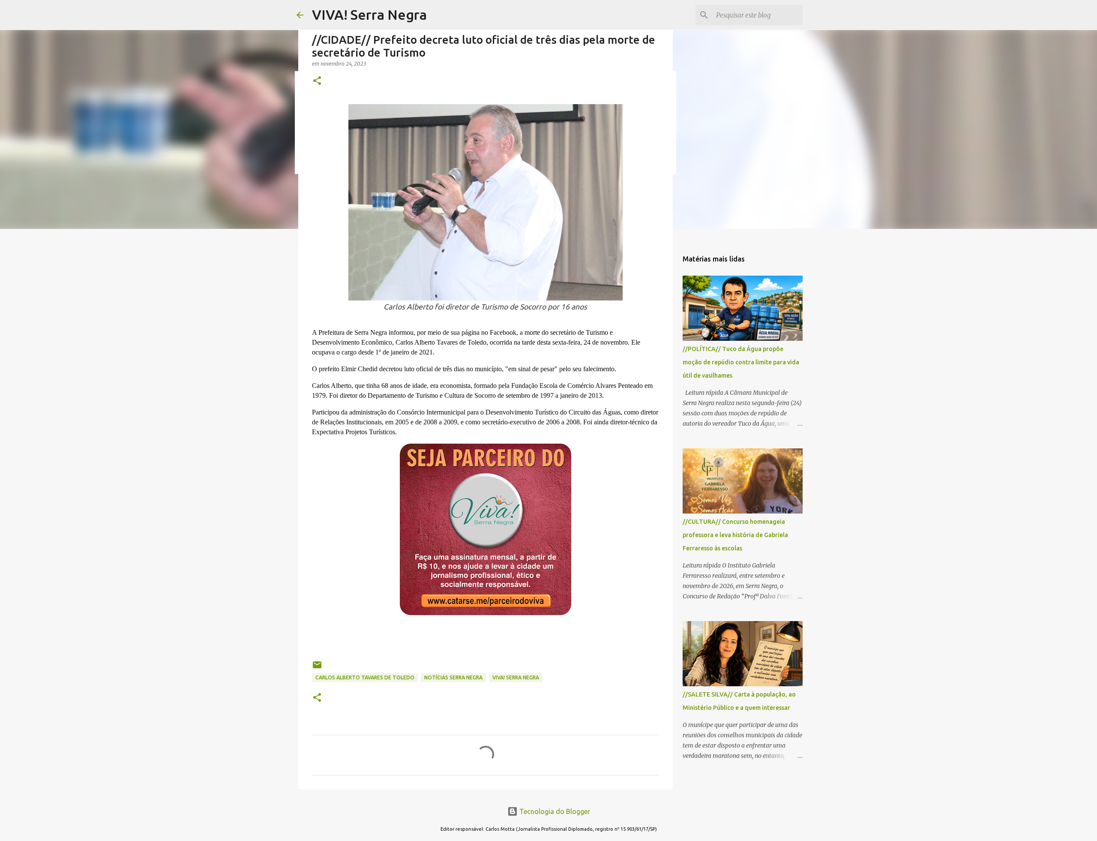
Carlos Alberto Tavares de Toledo (364, 677)
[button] (317, 81)
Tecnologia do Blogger (554, 811)
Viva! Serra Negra (515, 677)
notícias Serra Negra (453, 677)
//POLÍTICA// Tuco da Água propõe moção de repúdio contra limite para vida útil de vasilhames (741, 362)
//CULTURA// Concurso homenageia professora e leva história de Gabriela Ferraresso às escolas (735, 535)
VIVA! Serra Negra (369, 14)
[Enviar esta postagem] (317, 668)
